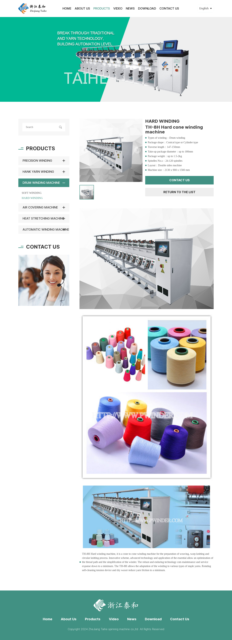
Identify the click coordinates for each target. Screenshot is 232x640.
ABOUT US (82, 8)
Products (92, 619)
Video (114, 619)
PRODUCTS (101, 8)
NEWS (130, 8)
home (67, 8)
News (131, 619)
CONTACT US (169, 8)
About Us (68, 619)
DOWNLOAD (147, 8)
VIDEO (117, 8)
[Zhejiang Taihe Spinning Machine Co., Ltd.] (32, 8)
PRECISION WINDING (37, 160)
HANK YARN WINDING (38, 171)
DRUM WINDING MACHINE (41, 182)
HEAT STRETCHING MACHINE (43, 218)
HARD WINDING (32, 198)
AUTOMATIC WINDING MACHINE (46, 229)
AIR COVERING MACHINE (40, 207)
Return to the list (179, 192)
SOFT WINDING (32, 192)
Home (47, 619)
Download (153, 619)
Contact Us (179, 619)
